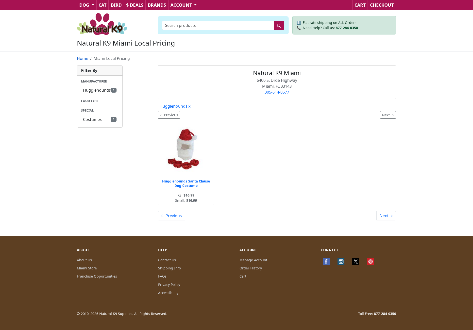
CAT (102, 5)
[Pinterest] (370, 261)
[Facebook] (326, 261)
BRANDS (157, 5)
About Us (84, 260)
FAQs (162, 276)
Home (82, 58)
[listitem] (99, 90)
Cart (242, 276)
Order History (250, 268)
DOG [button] (84, 5)
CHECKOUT (382, 5)
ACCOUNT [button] (181, 5)
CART (360, 5)
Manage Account (253, 260)
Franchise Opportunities (97, 276)
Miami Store (87, 268)
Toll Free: (377, 313)
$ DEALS (134, 5)
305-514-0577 (277, 92)
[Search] (279, 25)
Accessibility (168, 292)
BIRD (116, 5)
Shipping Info (169, 268)
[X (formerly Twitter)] (355, 261)
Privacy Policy (169, 284)
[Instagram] (341, 261)
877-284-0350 (347, 27)
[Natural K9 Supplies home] (102, 23)
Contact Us (167, 260)
